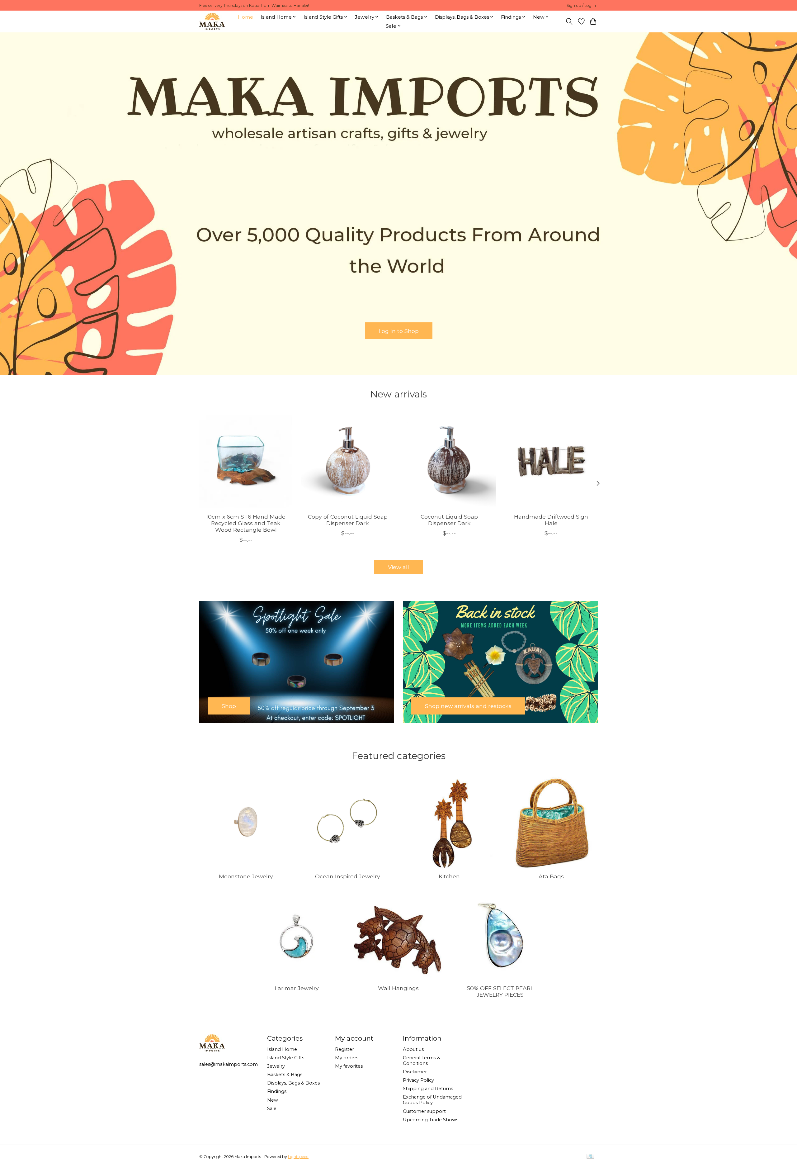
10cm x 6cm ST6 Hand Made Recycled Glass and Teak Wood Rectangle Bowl (245, 523)
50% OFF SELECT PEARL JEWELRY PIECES (500, 991)
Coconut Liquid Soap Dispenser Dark (449, 519)
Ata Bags (551, 876)
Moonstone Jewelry (246, 876)
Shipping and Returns (428, 1088)
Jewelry (276, 1066)
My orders (346, 1058)
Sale (271, 1108)
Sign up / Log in (581, 5)
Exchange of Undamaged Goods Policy (432, 1099)
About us (413, 1049)
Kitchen (449, 876)
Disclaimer (415, 1072)
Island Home (282, 1049)
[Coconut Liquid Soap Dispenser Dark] (449, 461)
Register (344, 1049)
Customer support (424, 1111)
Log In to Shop (399, 330)
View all (398, 567)
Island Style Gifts (285, 1058)
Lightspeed (298, 1156)
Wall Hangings (398, 988)
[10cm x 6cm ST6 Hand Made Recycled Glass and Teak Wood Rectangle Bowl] (245, 461)
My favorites (349, 1066)
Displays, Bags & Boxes (293, 1083)
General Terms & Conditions (421, 1060)
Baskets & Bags (284, 1074)
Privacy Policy (418, 1080)
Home (245, 17)
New (272, 1100)
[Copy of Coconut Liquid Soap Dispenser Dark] (347, 461)
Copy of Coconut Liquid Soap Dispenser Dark (348, 519)
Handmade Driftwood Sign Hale (551, 519)
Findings (276, 1091)
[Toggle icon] (569, 21)
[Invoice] (590, 1157)
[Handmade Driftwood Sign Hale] (551, 461)
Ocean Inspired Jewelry (347, 876)
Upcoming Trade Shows (430, 1120)
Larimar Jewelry (297, 988)
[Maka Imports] (212, 21)
